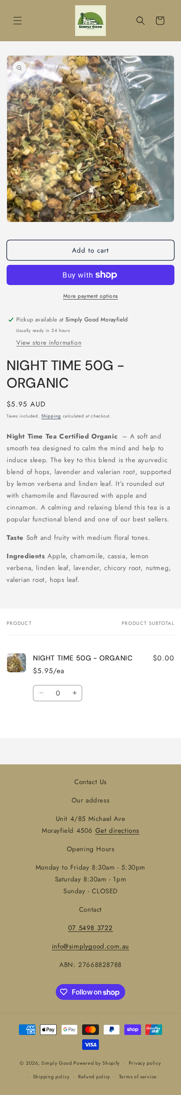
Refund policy (94, 1076)
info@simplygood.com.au (90, 946)
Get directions (117, 830)
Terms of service (138, 1076)
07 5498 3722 (90, 928)
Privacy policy (145, 1062)
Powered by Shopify (96, 1062)
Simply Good (56, 1062)
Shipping (51, 416)
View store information (48, 342)
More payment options (90, 296)
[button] (17, 20)
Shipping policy (51, 1076)
